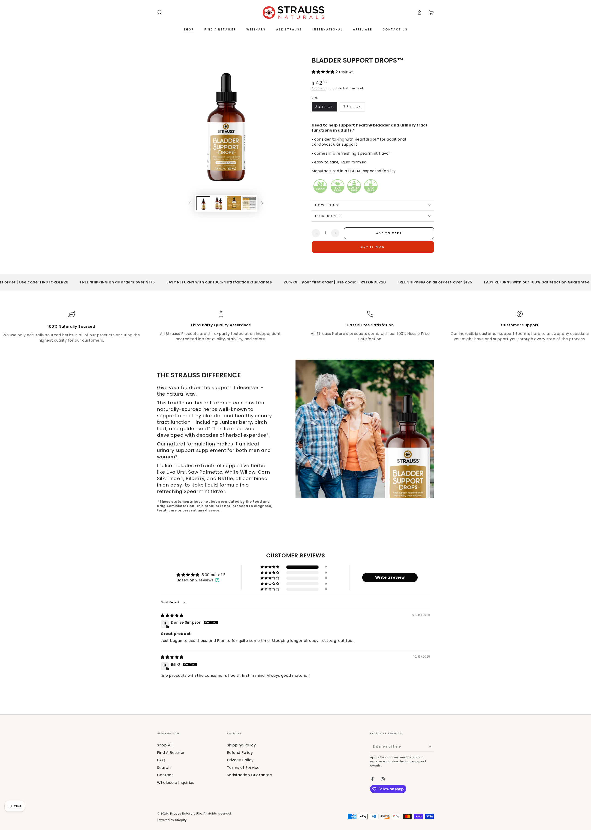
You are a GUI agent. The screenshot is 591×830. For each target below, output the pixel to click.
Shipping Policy (241, 745)
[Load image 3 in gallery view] (219, 203)
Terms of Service (243, 767)
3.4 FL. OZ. (325, 108)
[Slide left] (190, 203)
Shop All (165, 745)
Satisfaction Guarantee (249, 775)
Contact (165, 775)
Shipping (319, 88)
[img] (172, 615)
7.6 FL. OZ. (353, 108)
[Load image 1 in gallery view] (203, 203)
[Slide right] (262, 203)
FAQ (161, 760)
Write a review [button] (390, 577)
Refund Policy (240, 752)
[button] (160, 12)
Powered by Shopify (172, 820)
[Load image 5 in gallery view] (249, 203)
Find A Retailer (171, 752)
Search (164, 767)
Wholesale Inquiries (175, 782)
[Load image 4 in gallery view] (234, 203)
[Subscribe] (431, 746)
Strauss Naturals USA (185, 813)
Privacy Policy (240, 760)
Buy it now (373, 247)
